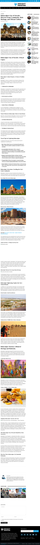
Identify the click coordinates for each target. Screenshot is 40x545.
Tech (32, 42)
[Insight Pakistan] (20, 4)
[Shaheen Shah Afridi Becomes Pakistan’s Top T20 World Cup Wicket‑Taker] (29, 57)
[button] (39, 8)
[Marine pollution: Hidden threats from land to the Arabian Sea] (29, 53)
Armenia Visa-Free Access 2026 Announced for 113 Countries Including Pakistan (22, 494)
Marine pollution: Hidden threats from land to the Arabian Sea (34, 53)
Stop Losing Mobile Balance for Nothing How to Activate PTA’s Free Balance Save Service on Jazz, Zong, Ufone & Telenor (35, 40)
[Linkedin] (35, 1)
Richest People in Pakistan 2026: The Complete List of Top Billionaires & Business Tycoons (35, 18)
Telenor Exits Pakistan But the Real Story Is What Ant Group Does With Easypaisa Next (35, 28)
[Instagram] (31, 1)
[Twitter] (33, 1)
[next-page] (3, 499)
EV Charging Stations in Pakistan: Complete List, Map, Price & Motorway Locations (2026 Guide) (34, 44)
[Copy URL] (17, 469)
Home (1, 11)
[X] (10, 469)
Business (32, 16)
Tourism (4, 11)
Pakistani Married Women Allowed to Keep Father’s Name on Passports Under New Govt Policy (5, 494)
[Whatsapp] (38, 1)
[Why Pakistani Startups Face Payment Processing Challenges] (29, 49)
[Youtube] (36, 1)
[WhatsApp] (15, 469)
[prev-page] (1, 499)
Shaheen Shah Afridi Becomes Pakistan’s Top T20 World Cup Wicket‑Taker (35, 58)
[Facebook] (29, 1)
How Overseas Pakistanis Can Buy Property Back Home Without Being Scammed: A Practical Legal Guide (35, 23)
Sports (32, 56)
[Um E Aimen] (4, 478)
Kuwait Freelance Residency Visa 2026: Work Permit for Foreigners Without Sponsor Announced (13, 494)
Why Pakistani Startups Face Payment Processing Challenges (34, 49)
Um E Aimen (8, 475)
